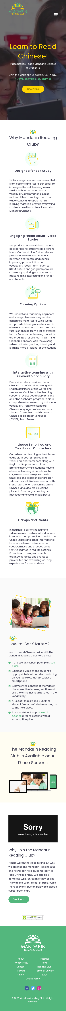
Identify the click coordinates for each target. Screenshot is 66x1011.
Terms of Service (44, 970)
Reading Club (44, 966)
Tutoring (44, 958)
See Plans (33, 89)
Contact (20, 966)
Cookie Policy (33, 978)
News (44, 962)
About (21, 958)
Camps (21, 970)
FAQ (44, 974)
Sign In (20, 974)
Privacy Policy (21, 962)
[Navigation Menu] (56, 14)
